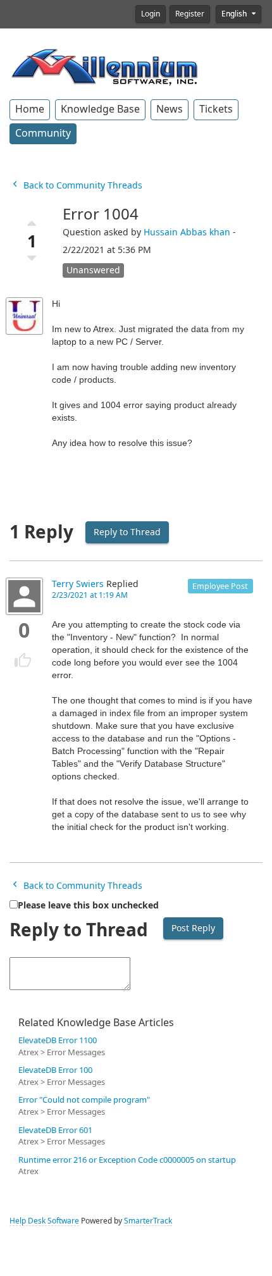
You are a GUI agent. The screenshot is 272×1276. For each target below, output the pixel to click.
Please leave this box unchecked (88, 905)
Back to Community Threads (81, 185)
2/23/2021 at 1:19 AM (90, 595)
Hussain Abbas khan (187, 232)
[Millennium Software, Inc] (104, 65)
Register (189, 13)
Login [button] (150, 13)
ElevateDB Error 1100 (57, 1040)
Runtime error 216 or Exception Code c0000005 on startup (127, 1160)
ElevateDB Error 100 (55, 1070)
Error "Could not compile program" (84, 1100)
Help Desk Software (44, 1221)
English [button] (235, 13)
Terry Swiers (78, 584)
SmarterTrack (148, 1221)
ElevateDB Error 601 (55, 1130)
